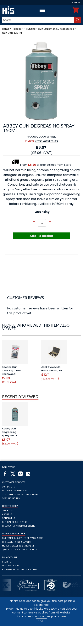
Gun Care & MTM (12, 33)
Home (5, 28)
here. (63, 616)
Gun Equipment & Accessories (56, 28)
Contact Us (9, 518)
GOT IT (41, 621)
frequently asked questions (18, 526)
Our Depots (8, 486)
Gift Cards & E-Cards (14, 522)
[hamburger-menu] (42, 10)
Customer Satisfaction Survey (20, 494)
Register (7, 561)
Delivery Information (14, 490)
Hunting (31, 28)
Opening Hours (11, 498)
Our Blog (7, 510)
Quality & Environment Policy (19, 549)
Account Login (11, 565)
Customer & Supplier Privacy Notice (23, 538)
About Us (7, 514)
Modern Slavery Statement (18, 545)
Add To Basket (41, 236)
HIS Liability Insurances (16, 542)
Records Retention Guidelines (20, 569)
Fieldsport (18, 28)
